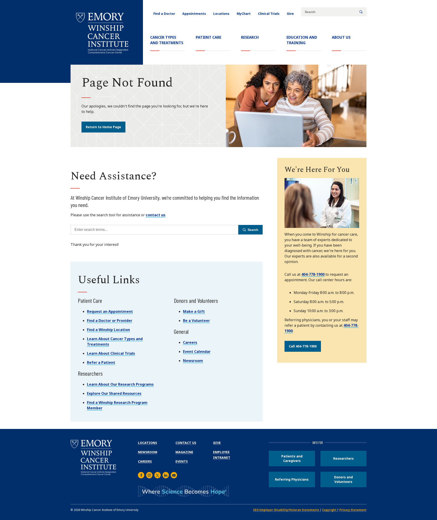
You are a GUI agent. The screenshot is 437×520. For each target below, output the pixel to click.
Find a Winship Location (108, 329)
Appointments (194, 13)
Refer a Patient (101, 362)
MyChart (244, 13)
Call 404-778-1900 (303, 346)
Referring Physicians (292, 479)
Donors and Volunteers (343, 479)
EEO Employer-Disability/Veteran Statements (286, 510)
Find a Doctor (164, 13)
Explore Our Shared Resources (114, 393)
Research (250, 37)
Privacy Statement (352, 510)
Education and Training (302, 40)
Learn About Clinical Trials (111, 353)
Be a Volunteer (196, 320)
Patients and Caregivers (291, 458)
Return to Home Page (103, 127)
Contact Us (185, 443)
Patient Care (208, 37)
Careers (190, 342)
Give (290, 13)
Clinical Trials (268, 13)
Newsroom (193, 360)
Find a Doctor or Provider (109, 320)
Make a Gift (194, 311)
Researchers (343, 458)
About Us (341, 37)
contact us (155, 214)
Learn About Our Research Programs (120, 384)
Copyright (329, 510)
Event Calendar (197, 351)
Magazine (184, 452)
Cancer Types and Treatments (166, 40)
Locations (221, 13)
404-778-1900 (313, 274)
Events (181, 461)
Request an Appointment (110, 311)
